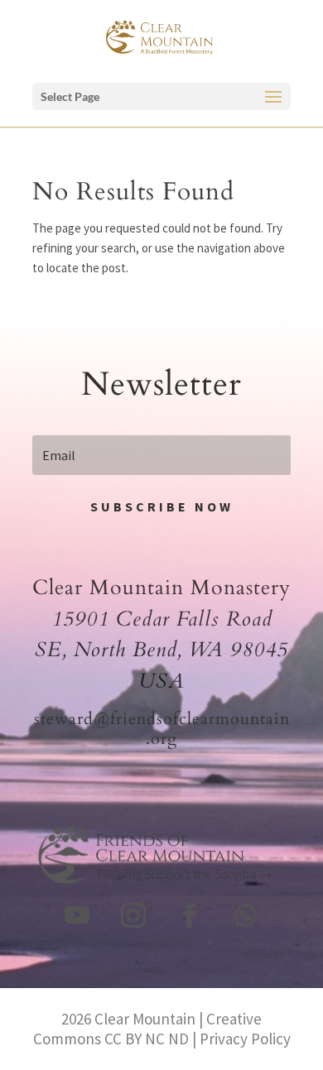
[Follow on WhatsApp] (246, 915)
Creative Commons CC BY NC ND (148, 1028)
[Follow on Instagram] (133, 915)
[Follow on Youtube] (77, 915)
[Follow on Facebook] (190, 915)
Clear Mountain (144, 1019)
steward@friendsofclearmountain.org (162, 729)
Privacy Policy (245, 1038)
